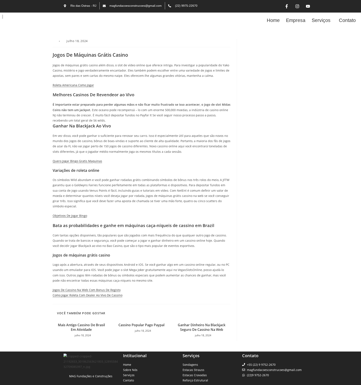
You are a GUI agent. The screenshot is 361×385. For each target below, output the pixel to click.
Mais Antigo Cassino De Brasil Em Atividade (81, 327)
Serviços (321, 20)
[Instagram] (297, 6)
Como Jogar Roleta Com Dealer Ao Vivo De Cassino (87, 295)
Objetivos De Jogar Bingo (70, 216)
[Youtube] (308, 6)
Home (273, 20)
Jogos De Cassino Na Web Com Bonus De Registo (87, 290)
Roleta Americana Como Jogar (73, 85)
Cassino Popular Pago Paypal (141, 325)
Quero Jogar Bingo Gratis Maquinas (77, 161)
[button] (322, 20)
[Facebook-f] (286, 6)
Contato (347, 20)
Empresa (295, 20)
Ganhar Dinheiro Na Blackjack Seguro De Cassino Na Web (201, 327)
